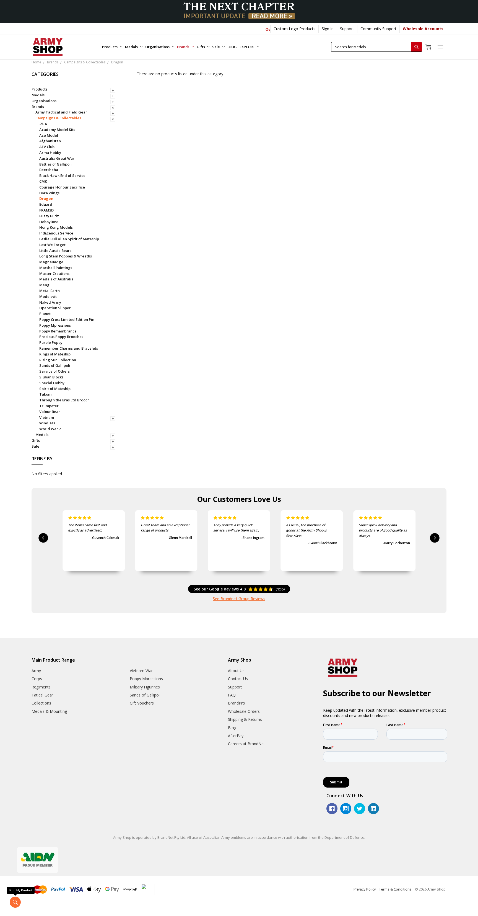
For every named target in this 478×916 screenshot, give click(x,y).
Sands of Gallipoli (54, 365)
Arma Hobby (50, 152)
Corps (37, 678)
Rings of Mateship (55, 354)
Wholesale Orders (244, 711)
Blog (232, 727)
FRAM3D (46, 210)
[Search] (416, 46)
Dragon (46, 198)
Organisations (157, 46)
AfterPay (235, 735)
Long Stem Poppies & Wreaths (65, 256)
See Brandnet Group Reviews (239, 598)
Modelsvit (48, 296)
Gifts (201, 46)
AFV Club (46, 146)
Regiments (41, 687)
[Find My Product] (15, 902)
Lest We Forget (52, 244)
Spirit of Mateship (55, 388)
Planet (45, 313)
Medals (132, 46)
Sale (216, 46)
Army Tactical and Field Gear (61, 112)
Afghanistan (50, 140)
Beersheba (48, 169)
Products (110, 46)
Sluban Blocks (51, 377)
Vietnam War (141, 670)
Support (347, 28)
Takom (45, 394)
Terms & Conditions (395, 889)
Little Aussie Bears (55, 250)
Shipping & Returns (245, 719)
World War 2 (50, 428)
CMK (43, 181)
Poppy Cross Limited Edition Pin (66, 319)
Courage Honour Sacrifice (62, 187)
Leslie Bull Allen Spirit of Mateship (69, 238)
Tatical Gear (42, 695)
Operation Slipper (55, 307)
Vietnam (46, 417)
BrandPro (236, 703)
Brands (183, 46)
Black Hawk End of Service (62, 175)
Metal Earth (49, 290)
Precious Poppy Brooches (61, 336)
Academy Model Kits (57, 129)
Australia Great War (56, 158)
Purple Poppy (51, 342)
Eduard (45, 204)
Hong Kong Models (56, 227)
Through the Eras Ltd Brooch (64, 400)
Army (36, 670)
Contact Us (238, 678)
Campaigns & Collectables (58, 117)
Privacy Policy (365, 889)
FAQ (232, 695)
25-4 (42, 123)
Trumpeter (49, 405)
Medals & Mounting (49, 711)
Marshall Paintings (55, 267)
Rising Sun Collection (57, 359)
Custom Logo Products (294, 28)
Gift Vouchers (142, 703)
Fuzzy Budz (49, 215)
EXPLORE (247, 46)
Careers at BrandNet (246, 743)
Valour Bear (49, 411)
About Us (236, 670)
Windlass (47, 422)
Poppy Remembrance (58, 331)
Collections (41, 703)
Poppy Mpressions (55, 325)
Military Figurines (145, 687)
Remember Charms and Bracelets (68, 348)
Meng (44, 284)
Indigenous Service (56, 233)
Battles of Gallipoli (55, 164)
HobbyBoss (48, 221)
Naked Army (50, 302)
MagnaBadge (51, 261)
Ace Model (48, 135)
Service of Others (54, 371)
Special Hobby (51, 382)
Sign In (328, 28)
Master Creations (54, 273)
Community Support (378, 28)
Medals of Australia (56, 279)
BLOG (232, 46)
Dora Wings (49, 192)
